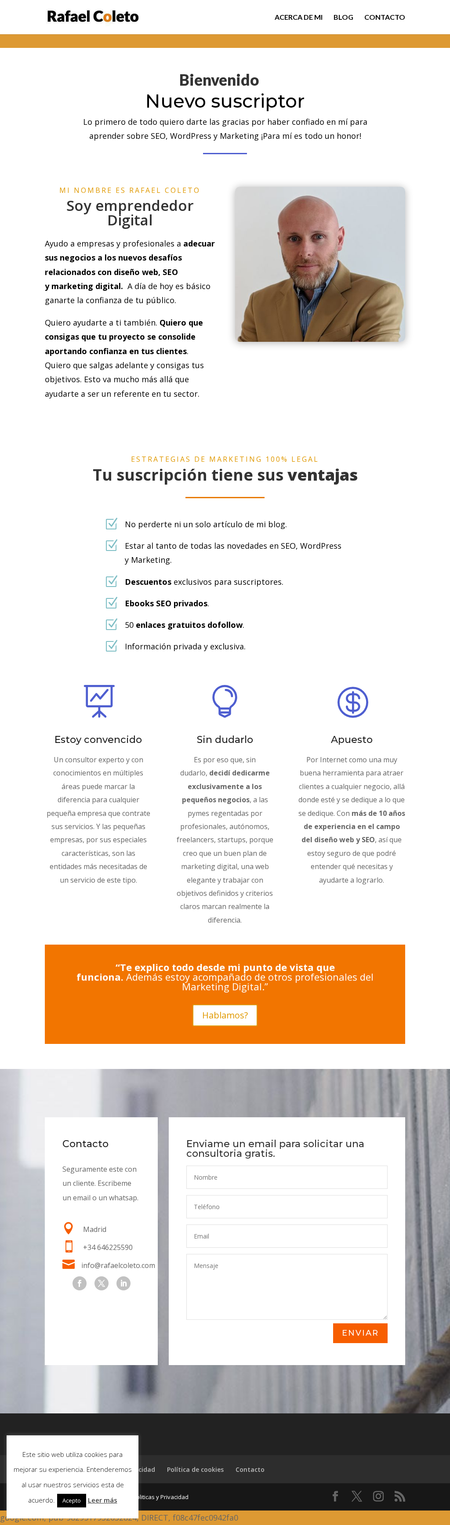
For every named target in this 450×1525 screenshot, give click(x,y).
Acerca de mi (299, 17)
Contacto (384, 17)
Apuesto (352, 740)
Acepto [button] (71, 1500)
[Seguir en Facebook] (80, 1283)
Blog (343, 17)
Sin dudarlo (225, 740)
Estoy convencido (98, 740)
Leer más (102, 1500)
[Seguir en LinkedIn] (123, 1283)
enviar (360, 1333)
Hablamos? (225, 1015)
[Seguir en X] (101, 1283)
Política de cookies (195, 1469)
